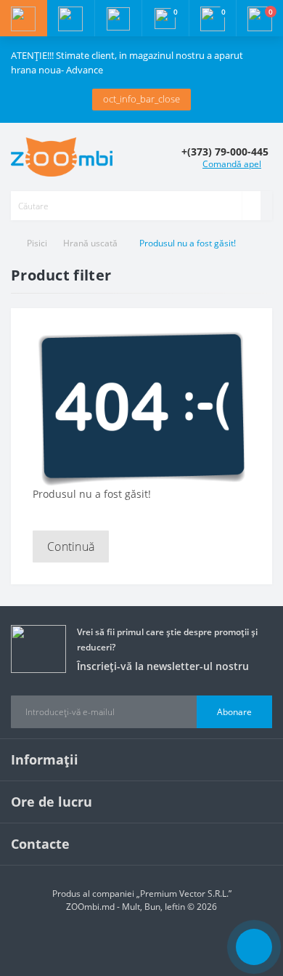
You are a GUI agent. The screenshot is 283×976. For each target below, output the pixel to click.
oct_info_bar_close (141, 98)
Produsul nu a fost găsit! (187, 243)
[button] (118, 18)
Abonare (234, 712)
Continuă (70, 546)
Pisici (37, 243)
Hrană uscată (90, 243)
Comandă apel (231, 164)
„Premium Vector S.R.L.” (183, 893)
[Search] (251, 205)
